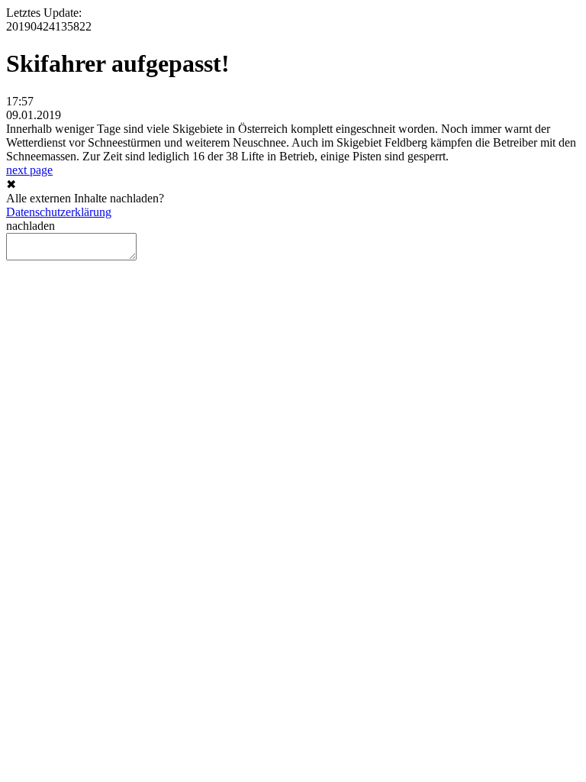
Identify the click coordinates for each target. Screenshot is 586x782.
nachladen (30, 225)
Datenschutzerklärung (58, 211)
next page (29, 169)
